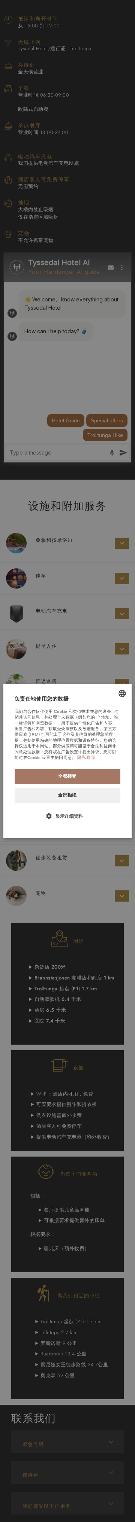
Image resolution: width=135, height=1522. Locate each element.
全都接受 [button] (67, 776)
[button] (67, 815)
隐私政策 (86, 757)
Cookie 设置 (39, 757)
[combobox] (122, 693)
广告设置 (69, 752)
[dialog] (67, 761)
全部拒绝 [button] (67, 795)
